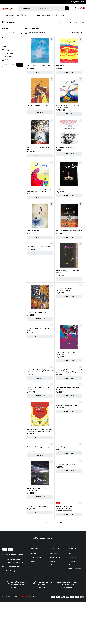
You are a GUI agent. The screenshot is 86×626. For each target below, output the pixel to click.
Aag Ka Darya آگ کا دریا (63, 66)
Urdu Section (68, 22)
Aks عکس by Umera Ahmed (65, 189)
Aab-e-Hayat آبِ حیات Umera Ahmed (39, 66)
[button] (40, 72)
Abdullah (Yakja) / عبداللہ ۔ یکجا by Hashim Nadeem (67, 107)
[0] (83, 8)
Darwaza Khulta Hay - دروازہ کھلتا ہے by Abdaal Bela (39, 490)
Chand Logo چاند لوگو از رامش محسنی (68, 405)
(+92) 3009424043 (11, 566)
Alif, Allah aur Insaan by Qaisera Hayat (69, 231)
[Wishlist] (79, 8)
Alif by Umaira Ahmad (34, 231)
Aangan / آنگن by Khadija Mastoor (38, 106)
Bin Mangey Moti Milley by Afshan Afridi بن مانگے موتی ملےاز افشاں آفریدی (69, 371)
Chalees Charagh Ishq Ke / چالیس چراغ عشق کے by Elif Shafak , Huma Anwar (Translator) (39, 431)
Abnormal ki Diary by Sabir (65, 147)
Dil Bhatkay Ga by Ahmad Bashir (37, 506)
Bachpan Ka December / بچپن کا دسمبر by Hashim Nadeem (69, 289)
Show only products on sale (37, 33)
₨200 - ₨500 (9, 57)
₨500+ (7, 60)
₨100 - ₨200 (9, 53)
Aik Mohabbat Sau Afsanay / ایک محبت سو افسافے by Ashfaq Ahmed (39, 190)
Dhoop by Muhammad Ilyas (65, 464)
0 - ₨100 (7, 50)
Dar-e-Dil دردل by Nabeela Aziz (66, 447)
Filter (20, 65)
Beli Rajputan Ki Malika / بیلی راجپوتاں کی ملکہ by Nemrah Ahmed (40, 371)
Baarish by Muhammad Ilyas (36, 312)
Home (59, 22)
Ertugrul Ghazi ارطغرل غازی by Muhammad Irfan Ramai (65, 507)
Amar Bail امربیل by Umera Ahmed (38, 247)
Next (60, 523)
